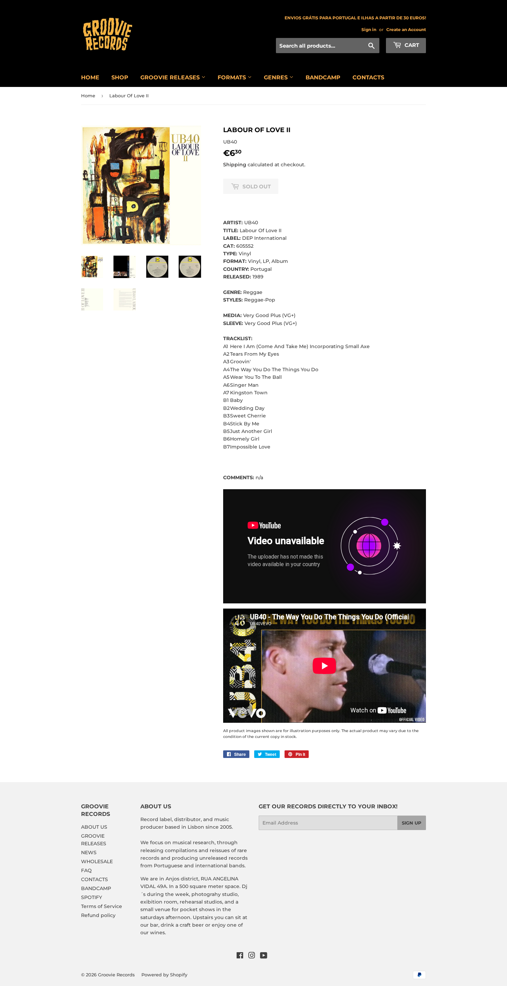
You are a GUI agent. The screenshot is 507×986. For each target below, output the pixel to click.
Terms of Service (101, 906)
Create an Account (406, 29)
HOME (90, 77)
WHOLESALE (97, 861)
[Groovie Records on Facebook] (239, 956)
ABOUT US (94, 827)
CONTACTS (368, 77)
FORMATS (233, 77)
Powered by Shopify (164, 974)
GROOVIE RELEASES (170, 77)
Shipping (234, 164)
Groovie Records (116, 974)
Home (88, 95)
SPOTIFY (91, 897)
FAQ (86, 870)
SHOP (119, 77)
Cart (411, 45)
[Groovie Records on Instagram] (251, 956)
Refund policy (98, 915)
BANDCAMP (323, 77)
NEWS (89, 852)
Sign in (368, 29)
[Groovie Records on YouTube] (263, 956)
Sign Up (411, 823)
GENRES (276, 77)
